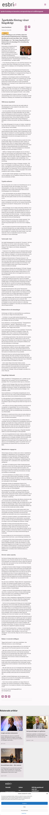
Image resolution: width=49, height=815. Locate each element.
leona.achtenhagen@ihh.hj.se (15, 689)
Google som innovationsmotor (9, 733)
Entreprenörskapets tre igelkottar (35, 731)
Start (20, 790)
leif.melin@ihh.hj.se (6, 690)
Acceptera (24, 803)
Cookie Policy (24, 813)
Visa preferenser (24, 810)
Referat (5, 33)
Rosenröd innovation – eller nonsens (11, 765)
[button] (47, 793)
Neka (24, 806)
